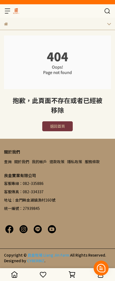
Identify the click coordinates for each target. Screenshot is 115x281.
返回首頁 (57, 126)
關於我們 (21, 161)
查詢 (7, 161)
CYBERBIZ (35, 260)
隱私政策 (74, 161)
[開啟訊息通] (101, 268)
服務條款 (92, 161)
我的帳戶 (39, 161)
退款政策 (56, 161)
